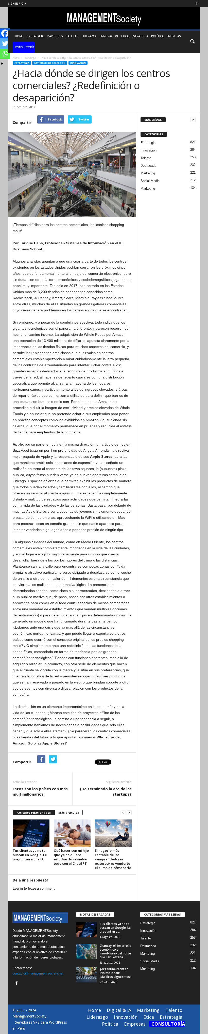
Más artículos (68, 812)
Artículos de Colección (49, 63)
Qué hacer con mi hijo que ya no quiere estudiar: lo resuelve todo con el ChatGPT (71, 857)
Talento (72, 36)
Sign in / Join (17, 3)
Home (19, 36)
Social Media (150, 181)
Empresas (174, 36)
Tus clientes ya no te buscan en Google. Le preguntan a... (115, 928)
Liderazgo (89, 36)
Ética (125, 36)
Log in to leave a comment (34, 888)
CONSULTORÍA (24, 47)
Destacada (148, 166)
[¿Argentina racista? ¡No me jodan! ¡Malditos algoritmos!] (86, 974)
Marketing (55, 36)
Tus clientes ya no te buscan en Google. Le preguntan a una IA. (30, 854)
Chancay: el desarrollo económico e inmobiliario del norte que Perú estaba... (115, 951)
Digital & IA (35, 36)
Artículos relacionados (34, 812)
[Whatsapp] (5, 54)
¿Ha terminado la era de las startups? (105, 791)
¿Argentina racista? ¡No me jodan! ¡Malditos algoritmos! (115, 973)
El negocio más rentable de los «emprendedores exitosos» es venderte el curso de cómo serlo (113, 859)
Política (157, 36)
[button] (192, 41)
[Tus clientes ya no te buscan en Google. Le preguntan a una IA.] (31, 833)
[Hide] (2, 64)
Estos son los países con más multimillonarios (40, 791)
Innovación (109, 36)
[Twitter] (5, 43)
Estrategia (140, 36)
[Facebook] (196, 3)
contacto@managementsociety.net (37, 973)
